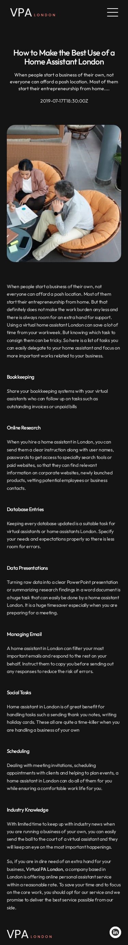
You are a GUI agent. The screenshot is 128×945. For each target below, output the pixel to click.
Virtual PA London (44, 869)
